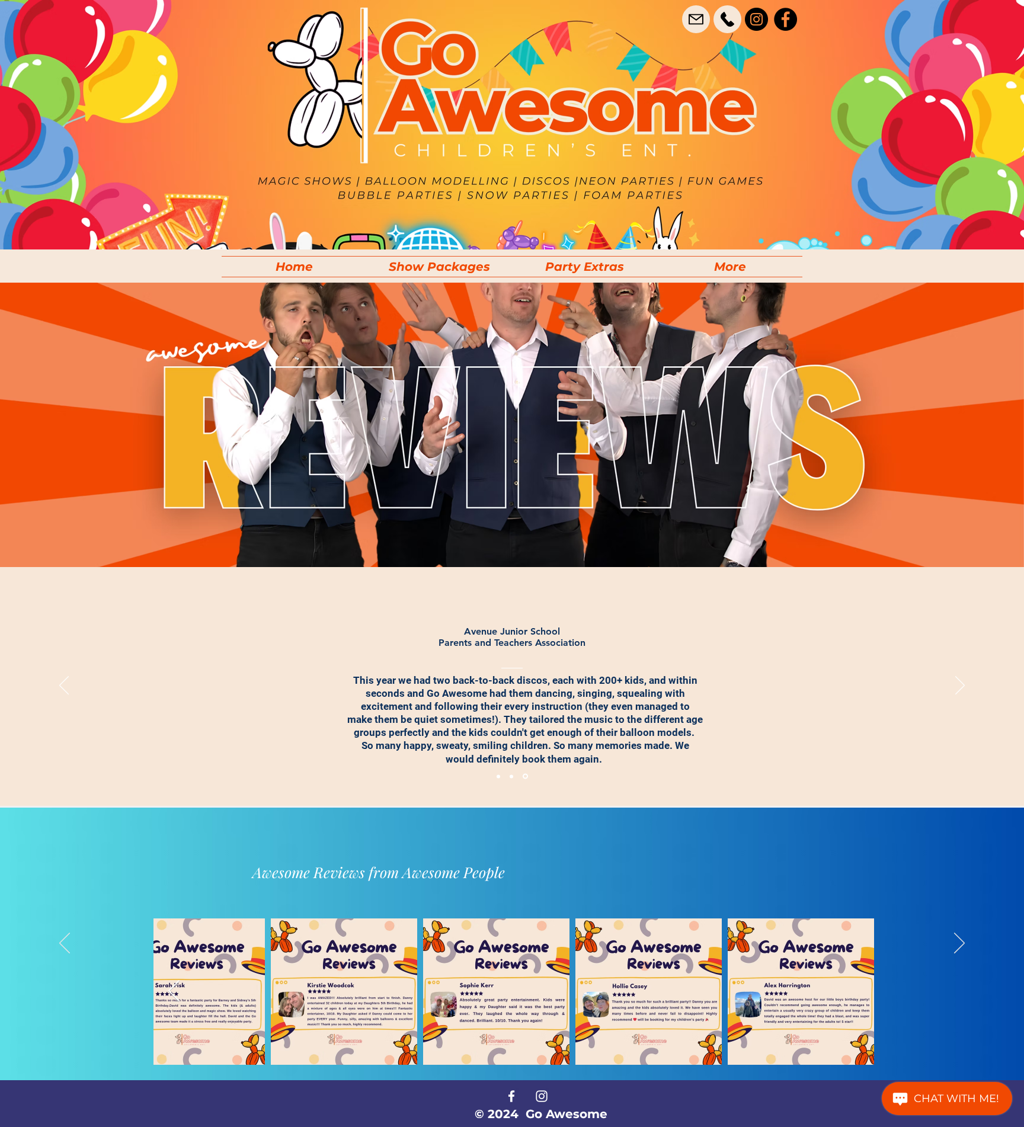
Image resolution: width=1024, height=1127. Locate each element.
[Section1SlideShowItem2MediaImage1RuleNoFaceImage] (511, 776)
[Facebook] (785, 19)
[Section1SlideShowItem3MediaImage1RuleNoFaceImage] (525, 776)
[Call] (727, 19)
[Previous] (64, 686)
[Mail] (696, 19)
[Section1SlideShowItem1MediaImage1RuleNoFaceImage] (498, 776)
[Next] (960, 686)
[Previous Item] (174, 991)
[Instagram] (756, 19)
